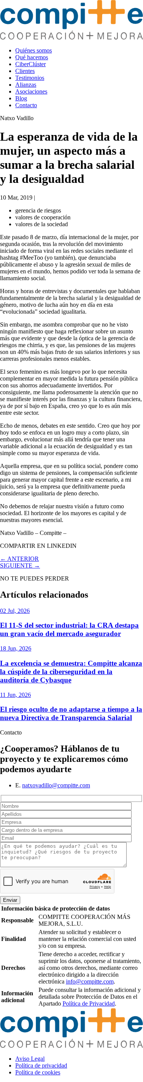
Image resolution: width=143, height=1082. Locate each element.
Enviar (10, 900)
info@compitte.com (90, 981)
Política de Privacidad (89, 1003)
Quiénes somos (33, 50)
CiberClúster (30, 64)
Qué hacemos (31, 57)
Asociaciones (31, 91)
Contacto (26, 105)
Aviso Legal (30, 1058)
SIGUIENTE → (20, 565)
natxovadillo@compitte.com (56, 785)
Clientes (25, 71)
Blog (21, 98)
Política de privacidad (41, 1065)
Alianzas (25, 84)
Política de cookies (37, 1072)
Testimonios (29, 78)
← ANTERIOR (19, 558)
